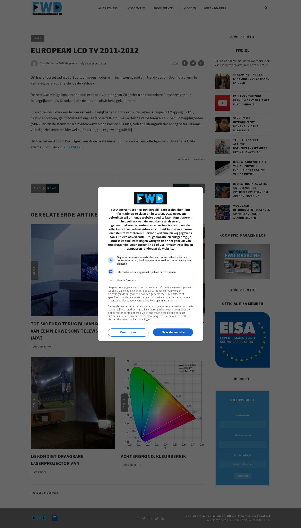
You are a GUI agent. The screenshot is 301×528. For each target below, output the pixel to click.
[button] (150, 280)
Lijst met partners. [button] (165, 300)
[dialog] (150, 264)
